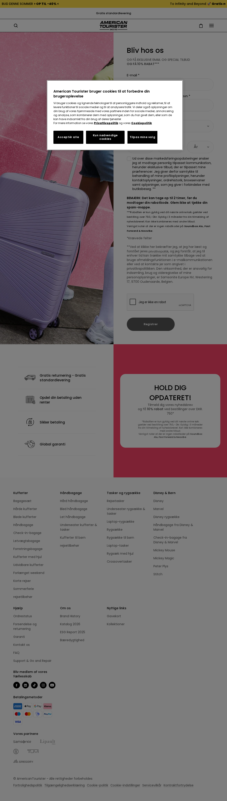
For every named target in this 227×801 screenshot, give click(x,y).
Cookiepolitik (141, 123)
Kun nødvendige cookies (105, 137)
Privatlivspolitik (106, 123)
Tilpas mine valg (142, 137)
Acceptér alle (68, 137)
